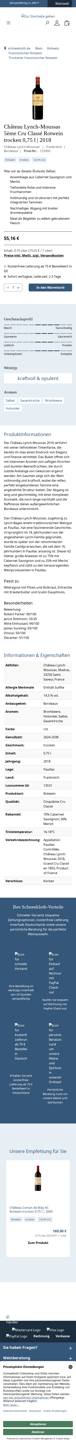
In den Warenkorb (50, 287)
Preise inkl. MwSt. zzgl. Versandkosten (34, 255)
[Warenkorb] (67, 23)
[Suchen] (47, 23)
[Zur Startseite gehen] (38, 16)
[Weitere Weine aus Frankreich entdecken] (12, 1169)
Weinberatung (16, 1357)
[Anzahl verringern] (8, 287)
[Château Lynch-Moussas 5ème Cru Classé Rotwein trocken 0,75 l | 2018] (38, 98)
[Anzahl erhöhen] (18, 287)
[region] (38, 98)
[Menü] (8, 23)
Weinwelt (62, 3)
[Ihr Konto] (57, 23)
